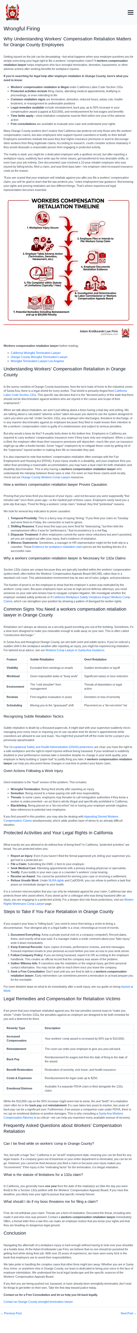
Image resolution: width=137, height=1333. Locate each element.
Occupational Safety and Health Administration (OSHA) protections (51, 747)
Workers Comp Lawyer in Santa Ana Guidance (74, 650)
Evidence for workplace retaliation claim (57, 546)
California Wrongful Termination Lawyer (36, 352)
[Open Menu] (130, 12)
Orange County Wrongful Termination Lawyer (39, 357)
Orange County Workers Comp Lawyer (45, 477)
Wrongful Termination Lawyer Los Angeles (37, 361)
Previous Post (11, 1313)
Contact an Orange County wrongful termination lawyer (38, 1301)
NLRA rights (56, 880)
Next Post (129, 1313)
